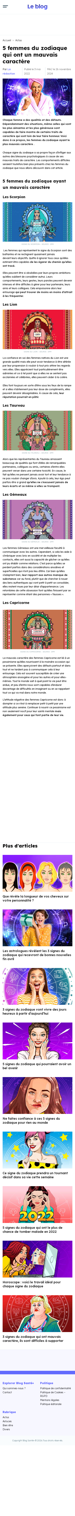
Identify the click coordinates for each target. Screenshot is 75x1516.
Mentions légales (49, 1400)
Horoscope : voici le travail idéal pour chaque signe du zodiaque (32, 1284)
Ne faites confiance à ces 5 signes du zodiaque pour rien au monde (31, 1121)
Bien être (8, 1425)
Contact (7, 1392)
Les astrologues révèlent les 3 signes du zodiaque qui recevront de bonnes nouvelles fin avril (37, 955)
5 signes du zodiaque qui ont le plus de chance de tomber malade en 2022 (32, 1230)
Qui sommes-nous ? (14, 1388)
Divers (6, 1429)
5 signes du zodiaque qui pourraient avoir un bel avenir (37, 1066)
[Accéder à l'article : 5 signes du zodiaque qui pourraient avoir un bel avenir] (37, 1041)
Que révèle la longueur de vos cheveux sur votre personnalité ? (36, 898)
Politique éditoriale (50, 1404)
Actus (18, 40)
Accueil (7, 40)
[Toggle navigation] (5, 7)
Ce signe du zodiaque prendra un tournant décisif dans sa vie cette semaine (35, 1175)
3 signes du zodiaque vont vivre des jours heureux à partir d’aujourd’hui (34, 1011)
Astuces (7, 1421)
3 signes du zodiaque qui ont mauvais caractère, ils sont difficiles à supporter (33, 1339)
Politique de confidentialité (55, 1388)
